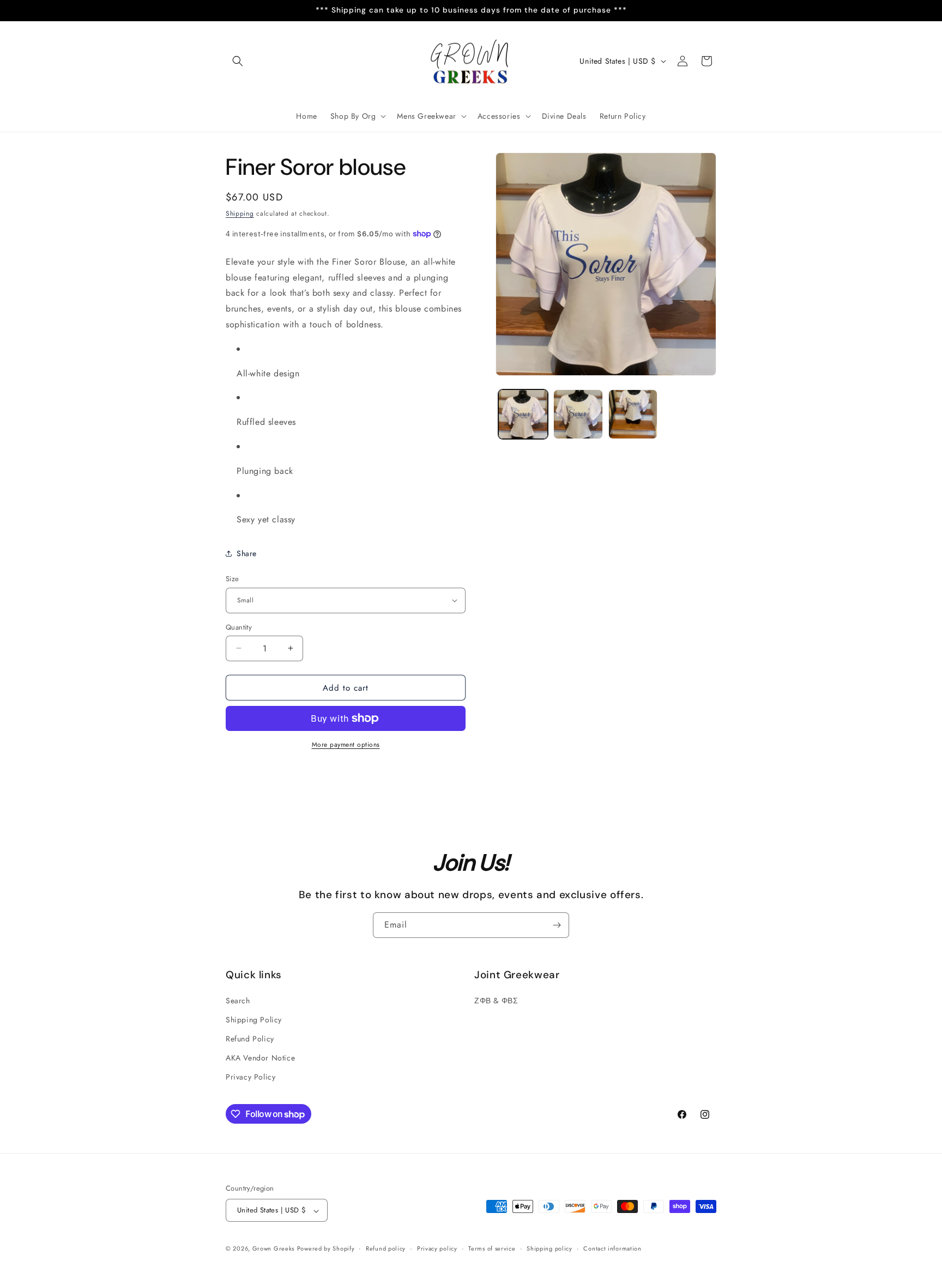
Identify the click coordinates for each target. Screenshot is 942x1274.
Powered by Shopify (326, 1249)
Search (238, 1000)
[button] (238, 61)
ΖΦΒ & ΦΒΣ (496, 1000)
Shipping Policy (254, 1019)
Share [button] (247, 552)
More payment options (346, 744)
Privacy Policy (250, 1076)
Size (232, 579)
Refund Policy (250, 1038)
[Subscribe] (557, 925)
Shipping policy (549, 1248)
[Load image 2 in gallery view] (578, 414)
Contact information (612, 1248)
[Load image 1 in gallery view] (523, 414)
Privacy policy (437, 1248)
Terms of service (491, 1248)
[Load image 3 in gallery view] (633, 414)
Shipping (240, 213)
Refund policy (386, 1248)
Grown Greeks (273, 1249)
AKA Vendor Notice (260, 1057)
